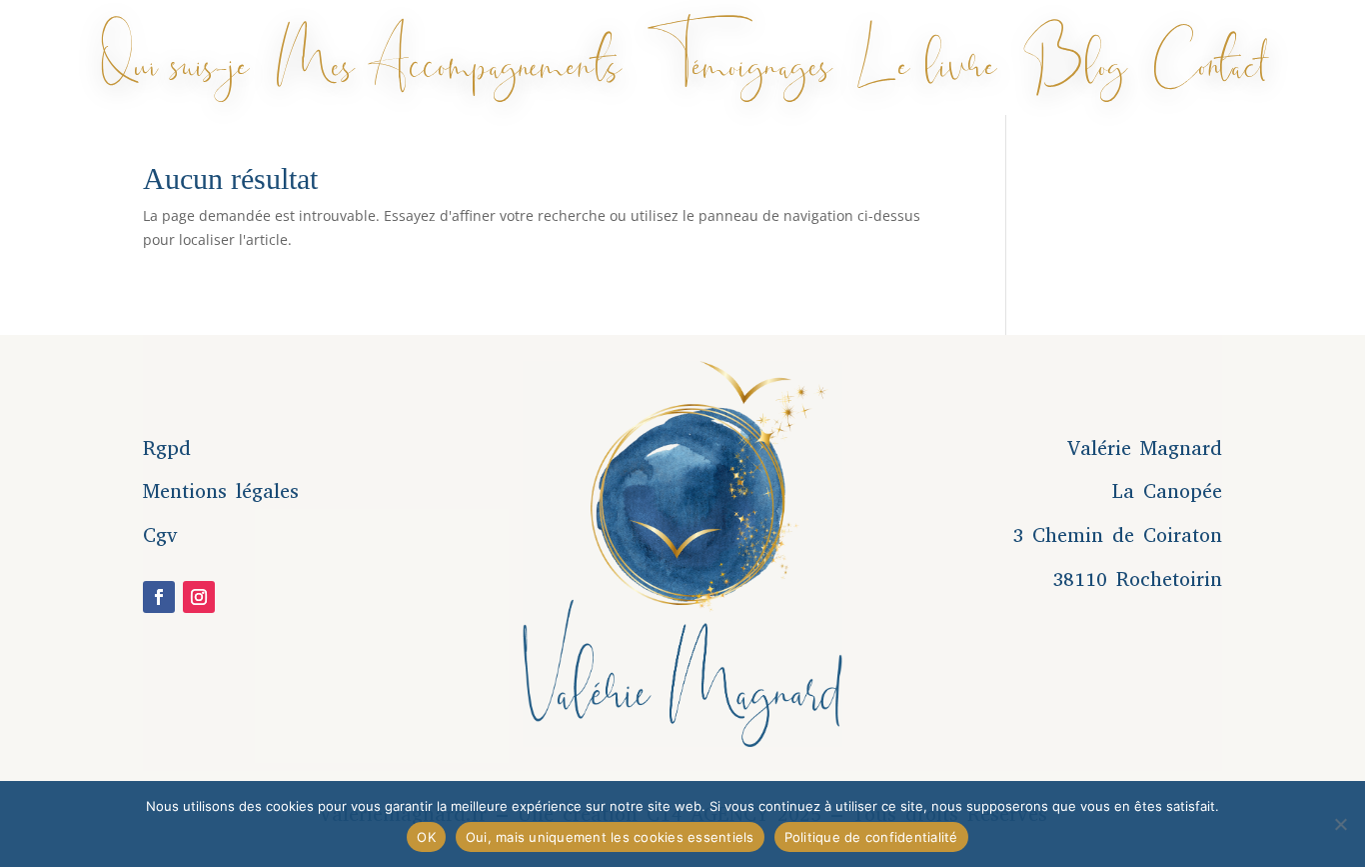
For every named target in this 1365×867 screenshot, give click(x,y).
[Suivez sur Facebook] (159, 597)
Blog (1074, 58)
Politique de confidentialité (871, 837)
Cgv (160, 535)
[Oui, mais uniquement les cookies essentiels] (1340, 824)
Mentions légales (221, 491)
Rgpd (167, 448)
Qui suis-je (175, 58)
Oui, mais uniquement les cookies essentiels (610, 837)
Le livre (926, 58)
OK (426, 837)
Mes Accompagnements (448, 58)
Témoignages (739, 58)
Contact (1208, 58)
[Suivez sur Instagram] (199, 597)
